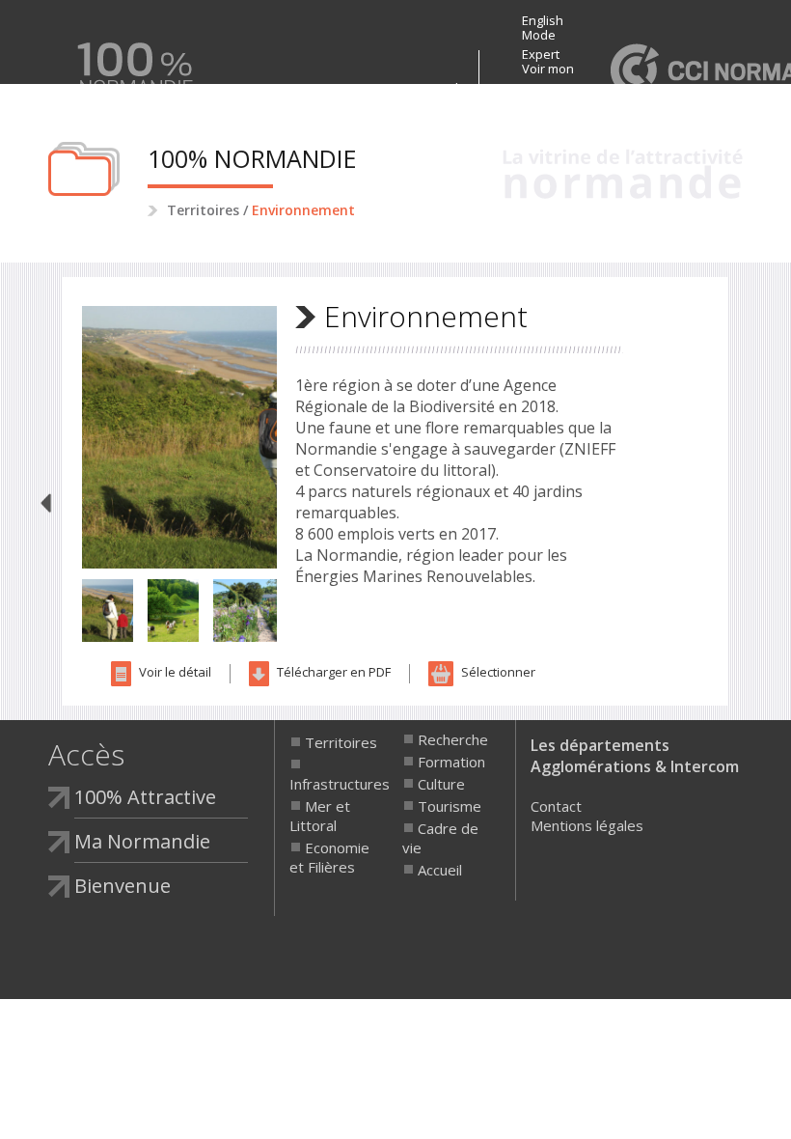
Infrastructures (333, 783)
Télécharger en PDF (332, 672)
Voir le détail (173, 672)
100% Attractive (329, 88)
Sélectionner (496, 672)
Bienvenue (220, 88)
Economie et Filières (329, 857)
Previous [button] (67, 437)
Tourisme (449, 806)
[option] (179, 437)
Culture (441, 783)
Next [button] (291, 437)
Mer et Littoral (319, 815)
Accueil (440, 869)
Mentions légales (587, 825)
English (542, 20)
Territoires (203, 210)
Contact (556, 806)
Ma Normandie (425, 88)
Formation (451, 761)
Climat (47, 503)
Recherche (453, 739)
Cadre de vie (440, 838)
